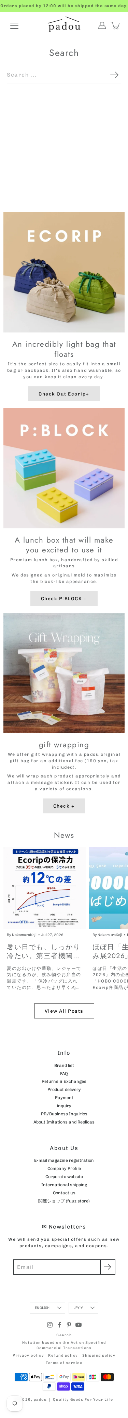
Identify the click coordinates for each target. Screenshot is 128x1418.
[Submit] (107, 1267)
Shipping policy (99, 1355)
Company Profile (64, 1168)
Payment (64, 1097)
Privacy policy (28, 1355)
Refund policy (63, 1355)
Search (64, 1335)
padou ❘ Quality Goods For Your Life (73, 1399)
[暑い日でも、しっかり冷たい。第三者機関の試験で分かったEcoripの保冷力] (44, 888)
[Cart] (115, 25)
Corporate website (64, 1176)
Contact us (64, 1192)
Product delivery (64, 1089)
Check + (64, 806)
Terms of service (64, 1363)
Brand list (64, 1065)
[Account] (102, 25)
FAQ (64, 1073)
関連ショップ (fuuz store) (64, 1200)
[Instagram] (50, 1325)
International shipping (64, 1184)
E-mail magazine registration (64, 1160)
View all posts (64, 1011)
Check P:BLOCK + (64, 598)
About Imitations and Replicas (64, 1122)
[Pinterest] (69, 1325)
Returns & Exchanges (64, 1081)
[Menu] (14, 26)
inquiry (64, 1105)
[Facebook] (59, 1325)
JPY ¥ (78, 1308)
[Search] (114, 74)
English (42, 1308)
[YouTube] (78, 1325)
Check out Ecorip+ (64, 394)
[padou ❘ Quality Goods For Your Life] (64, 25)
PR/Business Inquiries (64, 1113)
